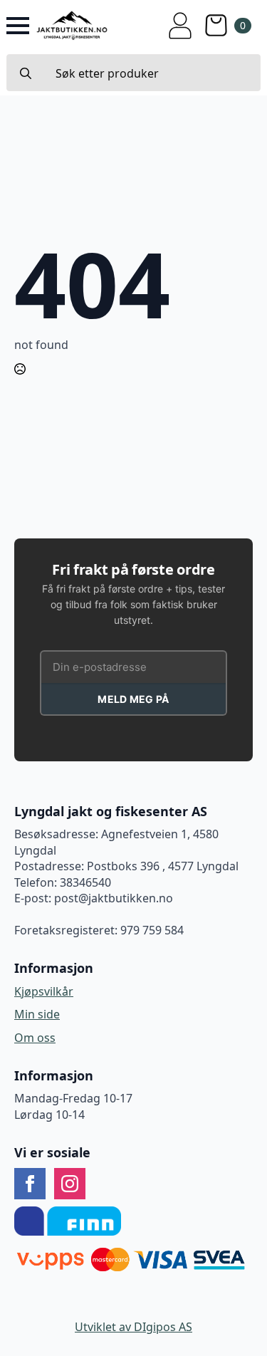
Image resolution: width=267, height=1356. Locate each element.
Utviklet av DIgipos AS (133, 1327)
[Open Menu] (17, 25)
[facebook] (30, 1183)
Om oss (35, 1037)
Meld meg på (133, 699)
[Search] (25, 73)
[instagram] (69, 1183)
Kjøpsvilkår (43, 991)
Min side (37, 1014)
